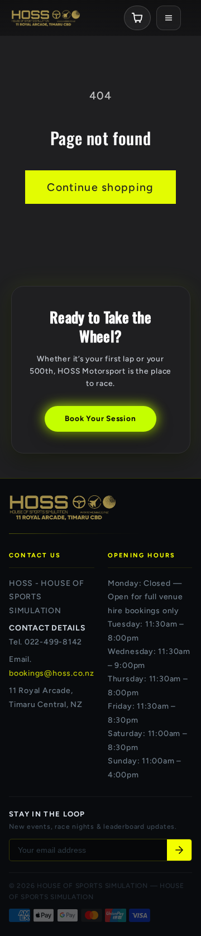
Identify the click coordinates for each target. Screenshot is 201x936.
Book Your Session (100, 418)
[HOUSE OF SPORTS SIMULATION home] (45, 18)
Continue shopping (100, 187)
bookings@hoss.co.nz (51, 673)
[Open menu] (168, 18)
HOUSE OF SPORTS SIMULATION (92, 886)
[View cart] (137, 18)
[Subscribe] (179, 850)
